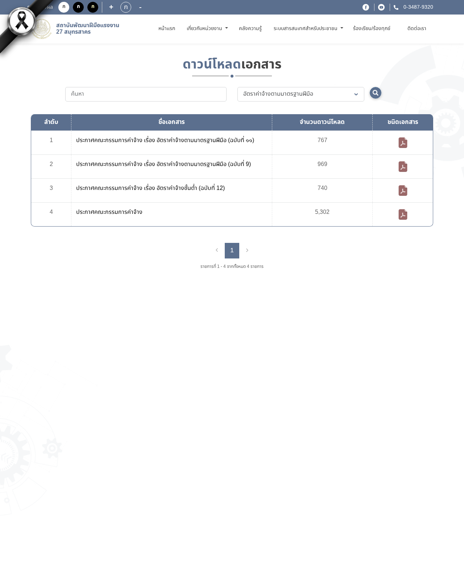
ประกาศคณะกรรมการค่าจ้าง (109, 212)
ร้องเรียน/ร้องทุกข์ (371, 28)
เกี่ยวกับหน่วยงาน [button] (205, 28)
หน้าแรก (168, 28)
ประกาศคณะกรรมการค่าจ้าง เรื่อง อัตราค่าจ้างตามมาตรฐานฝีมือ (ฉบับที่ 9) (163, 164)
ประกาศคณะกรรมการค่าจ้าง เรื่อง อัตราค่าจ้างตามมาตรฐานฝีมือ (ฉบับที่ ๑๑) (165, 140)
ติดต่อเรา (416, 28)
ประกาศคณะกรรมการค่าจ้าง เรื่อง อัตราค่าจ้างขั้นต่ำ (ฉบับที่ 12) (150, 188)
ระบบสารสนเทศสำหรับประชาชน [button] (306, 28)
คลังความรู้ (250, 28)
